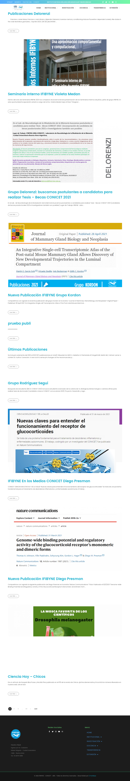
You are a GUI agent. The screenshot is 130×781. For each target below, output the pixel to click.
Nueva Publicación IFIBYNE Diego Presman (45, 578)
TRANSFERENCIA (93, 750)
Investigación (93, 741)
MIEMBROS (18, 2)
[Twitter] (106, 2)
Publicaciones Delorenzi (29, 13)
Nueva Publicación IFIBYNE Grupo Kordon (44, 295)
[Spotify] (115, 2)
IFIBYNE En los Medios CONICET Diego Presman (49, 480)
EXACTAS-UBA (27, 2)
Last (35, 709)
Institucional (93, 737)
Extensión (91, 754)
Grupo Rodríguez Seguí (28, 383)
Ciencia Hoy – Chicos (26, 676)
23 (26, 709)
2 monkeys (92, 776)
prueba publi (19, 323)
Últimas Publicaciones (27, 349)
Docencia (91, 746)
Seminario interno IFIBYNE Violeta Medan (44, 94)
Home (89, 732)
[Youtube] (112, 2)
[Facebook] (103, 2)
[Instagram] (109, 2)
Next (30, 709)
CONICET (36, 2)
